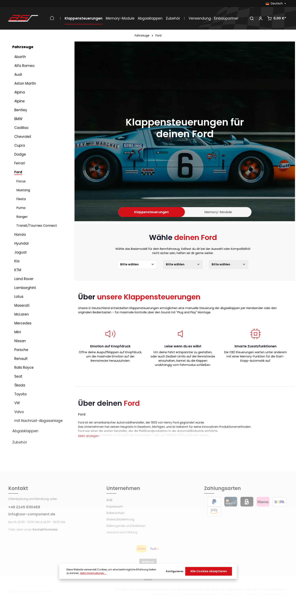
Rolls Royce (24, 367)
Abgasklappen (25, 430)
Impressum (114, 507)
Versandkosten (187, 589)
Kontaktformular (45, 529)
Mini (17, 332)
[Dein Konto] (261, 18)
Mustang (23, 190)
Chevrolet (22, 136)
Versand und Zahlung (121, 532)
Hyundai (21, 243)
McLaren (21, 314)
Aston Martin (25, 83)
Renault (21, 358)
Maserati (21, 305)
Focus (21, 181)
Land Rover (23, 278)
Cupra (19, 145)
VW (17, 403)
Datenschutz (115, 513)
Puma (20, 208)
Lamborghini (25, 287)
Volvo (19, 411)
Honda (20, 234)
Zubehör (19, 442)
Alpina (19, 92)
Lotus (18, 296)
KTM (17, 270)
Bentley (20, 110)
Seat (18, 376)
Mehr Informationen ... (93, 573)
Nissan (20, 340)
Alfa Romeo (24, 65)
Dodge (20, 154)
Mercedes (22, 323)
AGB (109, 500)
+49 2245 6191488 (24, 507)
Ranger (22, 216)
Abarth (20, 56)
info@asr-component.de (31, 514)
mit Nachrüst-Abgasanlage (38, 420)
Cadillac (21, 127)
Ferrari (19, 163)
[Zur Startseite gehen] (23, 18)
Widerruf (148, 562)
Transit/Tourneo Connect (36, 225)
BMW (18, 118)
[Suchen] (252, 18)
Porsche (21, 349)
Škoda (19, 385)
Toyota (20, 394)
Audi (18, 74)
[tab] (151, 212)
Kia (17, 261)
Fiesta (21, 199)
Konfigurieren (174, 571)
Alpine (19, 101)
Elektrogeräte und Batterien (125, 526)
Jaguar (20, 252)
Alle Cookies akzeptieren (208, 571)
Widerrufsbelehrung (120, 519)
